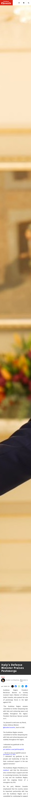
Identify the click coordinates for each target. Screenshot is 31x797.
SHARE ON (6, 686)
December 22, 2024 (9, 754)
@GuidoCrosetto (9, 727)
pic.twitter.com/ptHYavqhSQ (13, 749)
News (3, 677)
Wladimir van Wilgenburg (12, 680)
